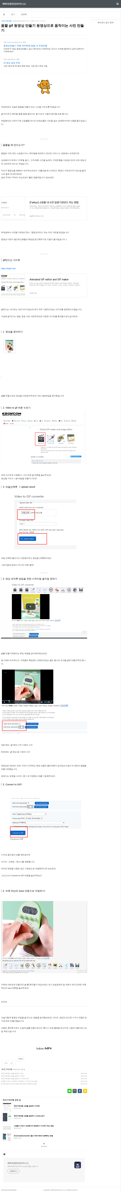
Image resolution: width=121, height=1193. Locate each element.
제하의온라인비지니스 (14, 3)
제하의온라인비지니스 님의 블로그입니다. (22, 1166)
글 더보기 (44, 1146)
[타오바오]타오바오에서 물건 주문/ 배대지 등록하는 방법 (19, 1084)
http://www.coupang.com (13, 42)
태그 (13, 14)
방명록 (24, 14)
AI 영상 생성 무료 (12, 63)
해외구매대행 (7, 21)
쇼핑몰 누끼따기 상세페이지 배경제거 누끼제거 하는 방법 (19, 1081)
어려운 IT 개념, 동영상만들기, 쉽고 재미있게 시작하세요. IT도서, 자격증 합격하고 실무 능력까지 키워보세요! (44, 50)
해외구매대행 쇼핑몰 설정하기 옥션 (12, 1073)
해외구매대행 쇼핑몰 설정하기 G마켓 (12, 1076)
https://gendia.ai (9, 59)
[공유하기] (11, 1063)
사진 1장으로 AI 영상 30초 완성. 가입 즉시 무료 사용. (26, 66)
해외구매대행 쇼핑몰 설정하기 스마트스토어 (15, 1078)
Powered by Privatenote (9, 1190)
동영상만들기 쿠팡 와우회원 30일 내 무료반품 (25, 46)
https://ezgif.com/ (8, 268)
